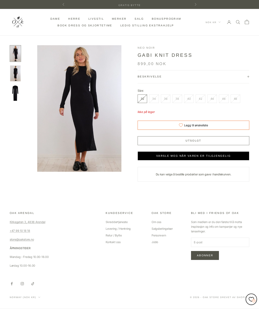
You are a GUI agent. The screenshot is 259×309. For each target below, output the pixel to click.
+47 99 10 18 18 (20, 230)
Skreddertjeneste (117, 222)
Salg (139, 18)
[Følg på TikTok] (33, 284)
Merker (119, 18)
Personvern (159, 235)
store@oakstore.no (22, 239)
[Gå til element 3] (15, 93)
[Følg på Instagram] (22, 284)
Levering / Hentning (118, 228)
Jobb (155, 242)
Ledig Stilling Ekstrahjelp (147, 25)
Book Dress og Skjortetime (84, 25)
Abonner (205, 255)
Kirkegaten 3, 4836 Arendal (27, 222)
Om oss (156, 222)
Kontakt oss (113, 242)
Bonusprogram (166, 18)
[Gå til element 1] (15, 53)
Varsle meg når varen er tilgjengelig (193, 155)
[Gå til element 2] (15, 73)
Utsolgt (193, 140)
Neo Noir (146, 47)
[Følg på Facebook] (12, 284)
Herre (74, 18)
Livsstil (96, 18)
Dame (55, 18)
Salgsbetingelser (162, 228)
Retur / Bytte (114, 235)
